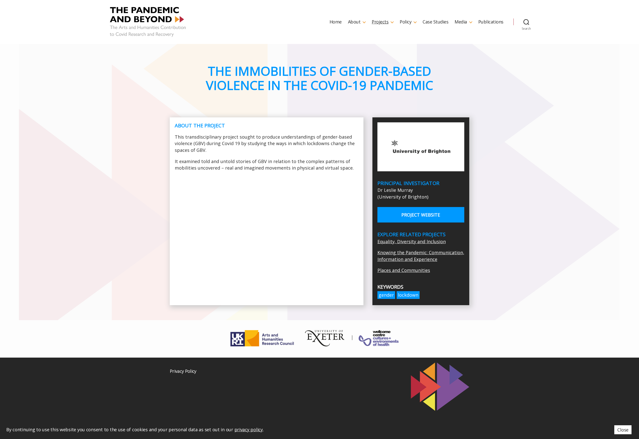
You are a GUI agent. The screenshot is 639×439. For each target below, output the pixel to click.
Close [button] (623, 430)
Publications (490, 22)
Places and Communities (403, 270)
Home (335, 22)
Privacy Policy (183, 371)
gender (386, 295)
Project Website (420, 215)
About (354, 22)
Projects (380, 22)
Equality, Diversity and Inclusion (411, 241)
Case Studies (435, 22)
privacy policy (248, 430)
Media (461, 22)
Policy (405, 22)
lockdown (408, 295)
